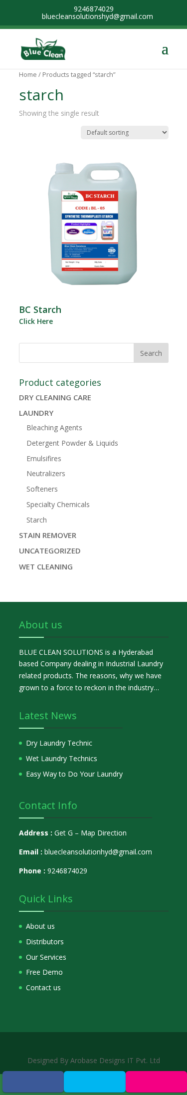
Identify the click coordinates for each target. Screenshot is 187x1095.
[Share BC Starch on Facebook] (33, 1081)
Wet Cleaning (46, 566)
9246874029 (67, 870)
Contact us (43, 987)
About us (40, 926)
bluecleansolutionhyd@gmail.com (98, 851)
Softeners (42, 489)
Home (28, 74)
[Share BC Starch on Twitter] (95, 1081)
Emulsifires (43, 458)
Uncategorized (50, 550)
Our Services (46, 957)
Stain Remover (47, 535)
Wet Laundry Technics (61, 758)
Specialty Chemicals (58, 504)
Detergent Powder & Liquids (72, 443)
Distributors (45, 941)
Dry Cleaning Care (55, 397)
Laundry (36, 413)
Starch (36, 520)
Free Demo (44, 972)
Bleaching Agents (54, 427)
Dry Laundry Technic (59, 743)
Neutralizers (45, 473)
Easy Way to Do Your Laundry (74, 774)
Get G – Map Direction (90, 832)
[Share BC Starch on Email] (156, 1081)
